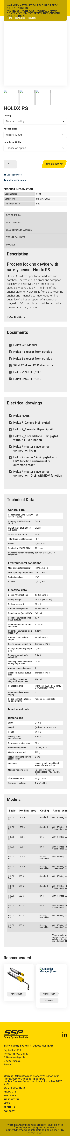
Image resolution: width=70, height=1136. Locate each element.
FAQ (11, 18)
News (7, 1103)
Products (10, 1091)
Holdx (10, 180)
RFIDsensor (20, 180)
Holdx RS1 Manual (25, 345)
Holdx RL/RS (21, 415)
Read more (14, 317)
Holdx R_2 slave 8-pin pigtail (31, 422)
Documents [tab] (13, 222)
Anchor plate (10, 129)
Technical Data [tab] (15, 237)
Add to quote (54, 164)
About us (9, 1107)
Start (7, 1084)
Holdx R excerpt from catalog (32, 351)
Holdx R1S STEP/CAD (27, 372)
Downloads (20, 18)
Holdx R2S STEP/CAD (27, 379)
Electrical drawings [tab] (19, 230)
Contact (9, 1111)
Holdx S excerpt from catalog (32, 358)
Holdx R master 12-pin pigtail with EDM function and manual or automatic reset (35, 461)
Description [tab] (13, 215)
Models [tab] (10, 244)
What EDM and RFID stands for (33, 365)
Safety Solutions (15, 1087)
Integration (11, 1099)
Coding (7, 115)
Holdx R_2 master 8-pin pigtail (33, 429)
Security (32, 18)
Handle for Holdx (12, 142)
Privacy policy (35, 1133)
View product (16, 994)
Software (10, 1095)
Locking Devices (14, 175)
